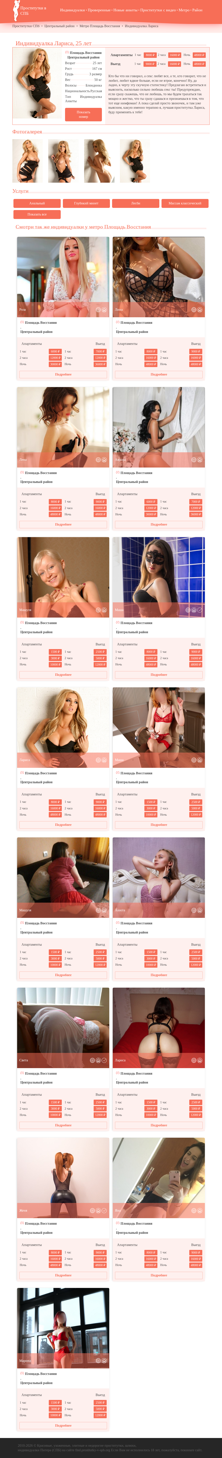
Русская (96, 91)
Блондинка (94, 85)
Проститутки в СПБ (33, 11)
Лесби (135, 203)
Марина (25, 1361)
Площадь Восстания (86, 53)
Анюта (120, 910)
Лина (119, 309)
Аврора (120, 459)
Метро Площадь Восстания (100, 26)
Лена (23, 459)
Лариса (24, 760)
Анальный (37, 203)
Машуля (25, 610)
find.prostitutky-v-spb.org (92, 1450)
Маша (119, 610)
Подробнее (63, 374)
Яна (118, 1210)
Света (23, 1060)
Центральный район (59, 26)
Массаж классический (185, 203)
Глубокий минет (86, 203)
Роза (22, 309)
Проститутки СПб (25, 26)
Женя (23, 1210)
